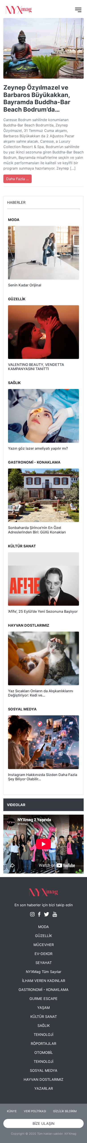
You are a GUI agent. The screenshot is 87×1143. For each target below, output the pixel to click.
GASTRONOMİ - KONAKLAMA (43, 989)
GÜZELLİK (43, 935)
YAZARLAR (43, 1088)
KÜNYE (12, 1111)
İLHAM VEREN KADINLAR (43, 980)
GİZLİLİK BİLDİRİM (65, 1111)
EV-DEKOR (43, 953)
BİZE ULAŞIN (43, 1123)
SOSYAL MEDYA (43, 1070)
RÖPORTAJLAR (43, 1043)
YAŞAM (43, 1007)
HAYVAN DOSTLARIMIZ (43, 1079)
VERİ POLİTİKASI (35, 1111)
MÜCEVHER (43, 944)
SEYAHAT (43, 962)
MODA (43, 926)
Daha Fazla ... (17, 179)
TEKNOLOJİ (43, 1034)
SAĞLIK (43, 1025)
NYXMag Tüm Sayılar (43, 971)
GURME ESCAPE (43, 998)
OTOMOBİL (43, 1052)
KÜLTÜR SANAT (43, 1016)
